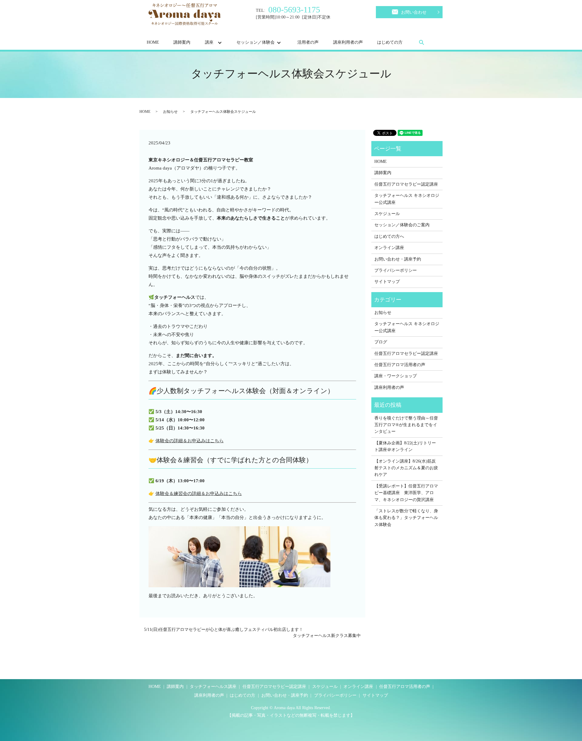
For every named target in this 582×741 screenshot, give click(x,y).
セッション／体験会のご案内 (402, 225)
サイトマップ (387, 281)
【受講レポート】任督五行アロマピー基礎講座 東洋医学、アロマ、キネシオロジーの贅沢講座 (406, 493)
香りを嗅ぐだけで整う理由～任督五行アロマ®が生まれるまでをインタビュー (406, 425)
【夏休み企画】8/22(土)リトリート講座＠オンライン (405, 446)
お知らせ (170, 111)
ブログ (380, 342)
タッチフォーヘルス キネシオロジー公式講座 (406, 198)
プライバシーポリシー (395, 270)
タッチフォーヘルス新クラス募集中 (327, 635)
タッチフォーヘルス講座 (213, 686)
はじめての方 (390, 42)
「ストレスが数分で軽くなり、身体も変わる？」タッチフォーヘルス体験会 (406, 518)
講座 (209, 42)
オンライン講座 (389, 247)
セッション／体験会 (255, 42)
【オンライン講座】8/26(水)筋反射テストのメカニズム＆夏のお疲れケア (406, 468)
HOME (153, 42)
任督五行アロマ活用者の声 (399, 364)
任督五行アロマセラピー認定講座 (406, 184)
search (421, 42)
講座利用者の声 (348, 42)
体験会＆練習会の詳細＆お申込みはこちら (199, 493)
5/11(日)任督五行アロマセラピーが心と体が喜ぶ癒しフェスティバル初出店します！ (223, 629)
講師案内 (181, 42)
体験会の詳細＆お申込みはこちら (190, 440)
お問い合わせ (413, 12)
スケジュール (387, 213)
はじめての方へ (389, 236)
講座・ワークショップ (395, 376)
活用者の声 (308, 42)
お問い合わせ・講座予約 (397, 259)
